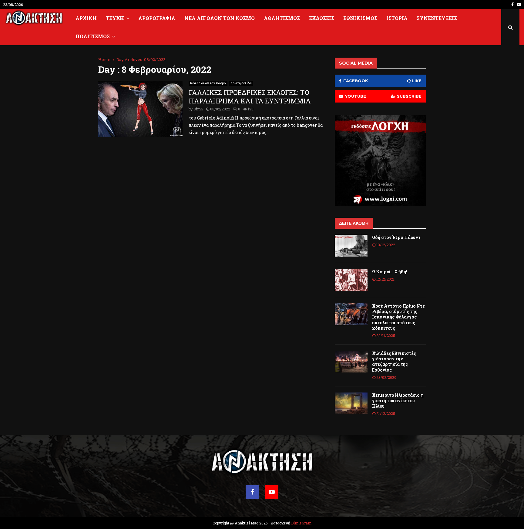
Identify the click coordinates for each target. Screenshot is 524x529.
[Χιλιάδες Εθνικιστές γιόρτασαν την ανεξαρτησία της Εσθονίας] (351, 361)
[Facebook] (252, 492)
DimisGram (301, 523)
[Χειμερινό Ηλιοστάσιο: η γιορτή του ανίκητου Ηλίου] (351, 403)
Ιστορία (397, 18)
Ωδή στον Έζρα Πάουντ (396, 237)
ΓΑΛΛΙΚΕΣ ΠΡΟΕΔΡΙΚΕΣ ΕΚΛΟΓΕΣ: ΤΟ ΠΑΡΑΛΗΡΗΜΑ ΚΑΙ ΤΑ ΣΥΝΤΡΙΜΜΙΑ (250, 96)
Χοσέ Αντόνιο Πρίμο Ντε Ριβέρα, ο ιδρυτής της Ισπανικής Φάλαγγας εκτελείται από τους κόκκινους (398, 317)
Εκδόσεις (321, 18)
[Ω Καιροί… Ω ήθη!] (351, 280)
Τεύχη (115, 18)
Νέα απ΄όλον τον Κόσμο (219, 18)
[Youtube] (271, 492)
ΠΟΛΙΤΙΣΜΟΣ (93, 36)
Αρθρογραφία (156, 18)
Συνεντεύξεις (437, 18)
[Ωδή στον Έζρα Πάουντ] (351, 246)
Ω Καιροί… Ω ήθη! (389, 272)
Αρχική (86, 18)
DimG (198, 108)
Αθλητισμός (282, 18)
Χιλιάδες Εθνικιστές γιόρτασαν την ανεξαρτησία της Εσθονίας (394, 361)
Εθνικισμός (360, 18)
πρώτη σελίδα (241, 83)
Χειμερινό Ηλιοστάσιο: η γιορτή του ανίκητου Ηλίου (398, 400)
